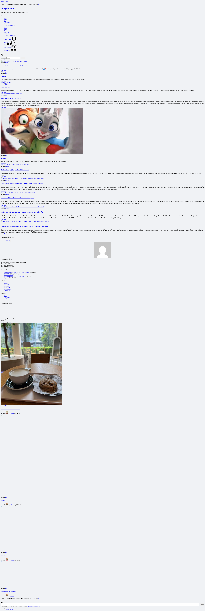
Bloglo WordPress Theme (34, 606)
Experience (7, 297)
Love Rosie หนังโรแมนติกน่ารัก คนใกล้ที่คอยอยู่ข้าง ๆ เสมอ (17, 198)
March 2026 (7, 287)
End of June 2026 (5, 87)
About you (3, 76)
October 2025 (7, 290)
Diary (6, 62)
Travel (5, 300)
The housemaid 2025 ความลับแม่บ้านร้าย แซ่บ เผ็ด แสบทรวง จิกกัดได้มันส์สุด (22, 183)
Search (2, 602)
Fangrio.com (8, 8)
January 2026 (7, 289)
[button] (21, 58)
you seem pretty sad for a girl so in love (11, 98)
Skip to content (4, 1)
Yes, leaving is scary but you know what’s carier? (14, 65)
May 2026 (6, 286)
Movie (7, 166)
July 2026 (6, 283)
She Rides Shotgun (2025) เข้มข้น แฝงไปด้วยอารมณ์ (15, 170)
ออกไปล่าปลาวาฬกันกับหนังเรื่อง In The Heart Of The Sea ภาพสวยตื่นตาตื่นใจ (22, 212)
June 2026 (6, 284)
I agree (2, 320)
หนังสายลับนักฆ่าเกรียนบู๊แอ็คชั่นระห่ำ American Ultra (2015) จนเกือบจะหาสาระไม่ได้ (24, 226)
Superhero (3, 158)
